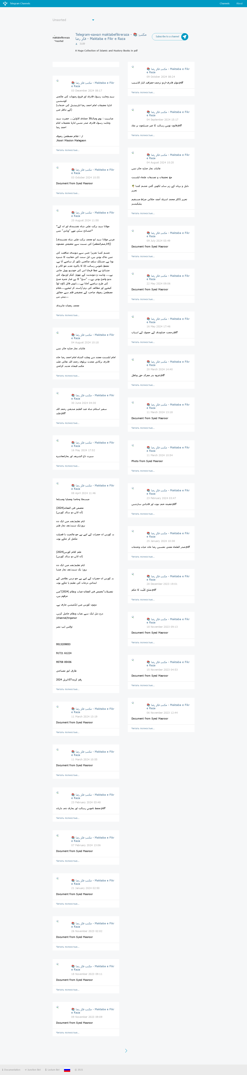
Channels (224, 3)
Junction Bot (34, 1069)
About (239, 3)
